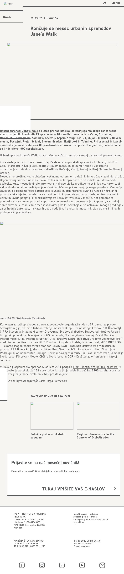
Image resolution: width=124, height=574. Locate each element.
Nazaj (7, 17)
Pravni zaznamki (82, 546)
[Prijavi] (115, 489)
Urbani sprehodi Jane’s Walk (19, 131)
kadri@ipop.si (80, 519)
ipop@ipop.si (80, 513)
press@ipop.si (81, 516)
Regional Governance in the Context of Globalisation (95, 435)
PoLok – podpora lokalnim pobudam (48, 435)
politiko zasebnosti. (69, 471)
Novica (53, 18)
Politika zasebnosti (83, 543)
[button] (104, 3)
